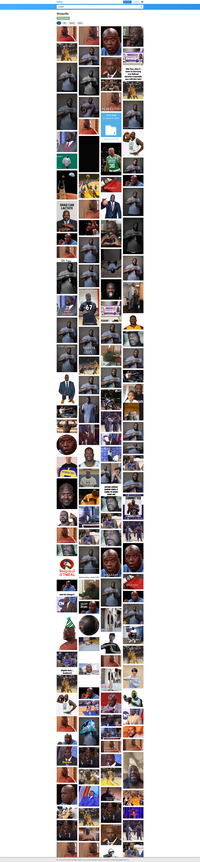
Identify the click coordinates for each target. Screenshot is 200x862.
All (59, 23)
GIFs (64, 23)
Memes (80, 23)
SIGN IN (136, 2)
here (127, 860)
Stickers (72, 23)
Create (128, 2)
